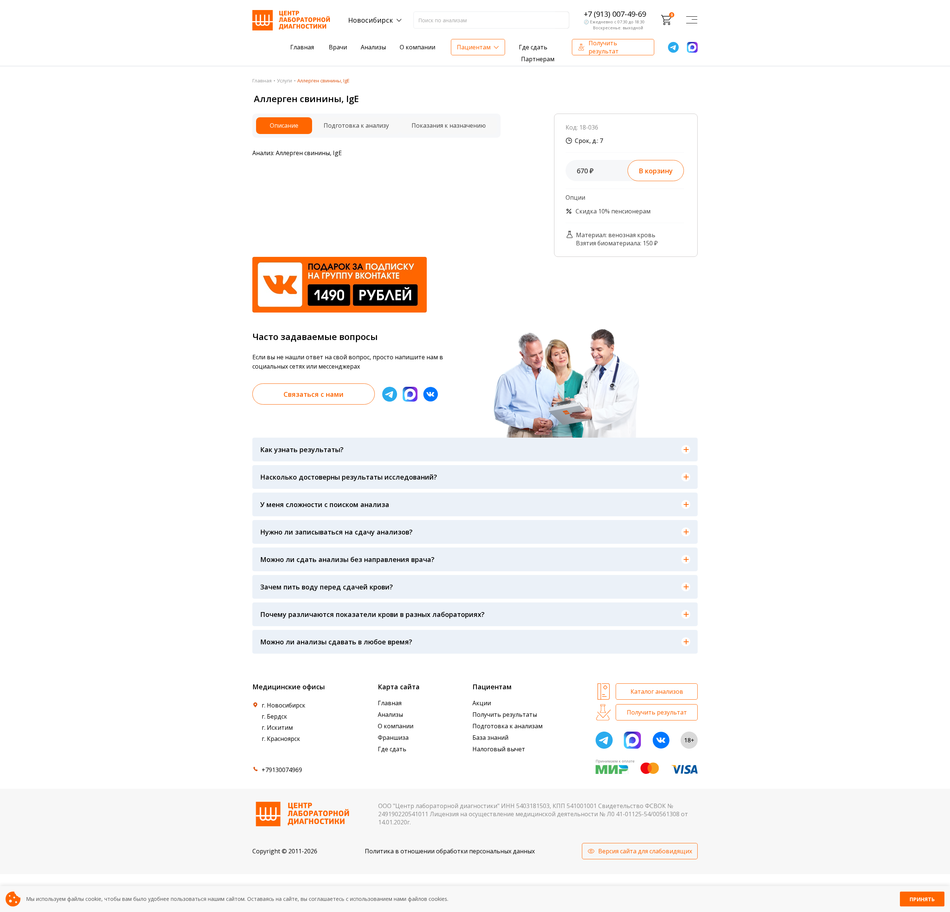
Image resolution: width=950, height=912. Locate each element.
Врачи (338, 47)
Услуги (284, 80)
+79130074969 (282, 770)
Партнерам (537, 59)
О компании (417, 47)
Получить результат (604, 47)
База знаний (490, 737)
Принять (922, 899)
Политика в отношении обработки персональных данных (450, 851)
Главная (302, 47)
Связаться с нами (314, 394)
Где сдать (533, 47)
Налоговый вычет (498, 749)
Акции (481, 703)
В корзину (656, 170)
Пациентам (474, 47)
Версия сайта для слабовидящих (645, 851)
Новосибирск (370, 20)
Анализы (373, 47)
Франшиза (393, 737)
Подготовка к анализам (507, 726)
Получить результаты (504, 714)
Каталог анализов (656, 691)
